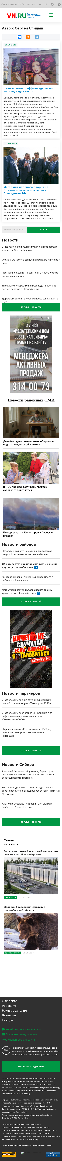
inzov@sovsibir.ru (19, 1112)
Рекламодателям (14, 1011)
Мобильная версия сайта (18, 1039)
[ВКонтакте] (19, 37)
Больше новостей (31, 307)
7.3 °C (21, 4)
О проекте (9, 1001)
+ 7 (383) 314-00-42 (28, 1109)
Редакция (9, 1006)
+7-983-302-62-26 (19, 1118)
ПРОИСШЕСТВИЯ (12, 953)
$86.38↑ (30, 4)
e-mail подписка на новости (23, 1029)
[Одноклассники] (28, 37)
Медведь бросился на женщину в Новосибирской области (24, 908)
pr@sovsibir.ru (46, 1115)
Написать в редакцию (31, 1067)
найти (43, 230)
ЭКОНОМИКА (10, 897)
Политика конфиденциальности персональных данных (27, 1145)
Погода (7, 1020)
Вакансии (9, 1015)
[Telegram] (37, 37)
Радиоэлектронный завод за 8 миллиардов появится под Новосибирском (31, 853)
